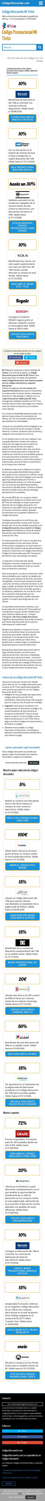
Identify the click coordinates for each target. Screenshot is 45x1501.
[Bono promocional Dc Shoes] (22, 942)
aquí (20, 1493)
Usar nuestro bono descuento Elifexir (22, 916)
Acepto (30, 1497)
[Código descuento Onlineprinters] (22, 1181)
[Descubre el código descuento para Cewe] (22, 1133)
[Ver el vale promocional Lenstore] (22, 795)
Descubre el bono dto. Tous (22, 285)
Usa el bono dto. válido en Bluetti (22, 1331)
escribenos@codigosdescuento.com (23, 1404)
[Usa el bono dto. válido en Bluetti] (22, 1298)
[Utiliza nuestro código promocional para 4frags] (22, 194)
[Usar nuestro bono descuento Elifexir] (22, 892)
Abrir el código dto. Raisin (22, 866)
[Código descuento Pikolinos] (22, 311)
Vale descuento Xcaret (22, 1053)
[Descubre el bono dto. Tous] (22, 255)
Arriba (8, 1483)
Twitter (23, 1431)
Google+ (23, 362)
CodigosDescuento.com (15, 3)
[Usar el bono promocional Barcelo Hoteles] (22, 1245)
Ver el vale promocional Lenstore (22, 819)
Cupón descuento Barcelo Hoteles (22, 118)
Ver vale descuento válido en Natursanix (22, 1103)
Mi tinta (34, 762)
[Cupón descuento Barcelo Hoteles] (22, 94)
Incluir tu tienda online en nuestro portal (19, 1477)
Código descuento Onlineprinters (22, 1219)
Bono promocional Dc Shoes (22, 963)
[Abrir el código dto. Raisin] (22, 845)
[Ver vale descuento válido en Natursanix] (22, 1078)
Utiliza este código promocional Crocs (22, 1375)
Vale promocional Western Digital (22, 168)
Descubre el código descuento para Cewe (22, 1155)
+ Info (11, 19)
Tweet (31, 357)
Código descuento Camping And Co (22, 1011)
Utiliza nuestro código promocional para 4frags (22, 226)
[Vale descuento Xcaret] (22, 1037)
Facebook (15, 357)
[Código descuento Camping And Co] (22, 989)
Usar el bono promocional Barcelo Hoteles (22, 1271)
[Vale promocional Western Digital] (22, 144)
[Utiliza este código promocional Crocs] (22, 1357)
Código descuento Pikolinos (22, 335)
